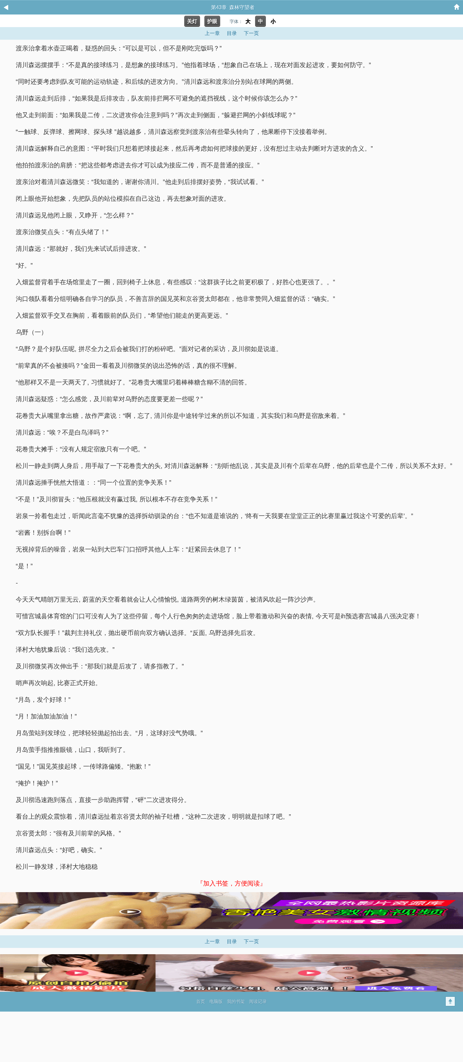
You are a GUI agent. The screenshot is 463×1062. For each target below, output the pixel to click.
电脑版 (216, 1001)
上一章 (212, 33)
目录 (232, 33)
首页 (200, 1001)
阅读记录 (258, 1001)
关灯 (192, 21)
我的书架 (236, 1001)
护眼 (212, 21)
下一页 (251, 33)
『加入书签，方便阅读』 (231, 883)
